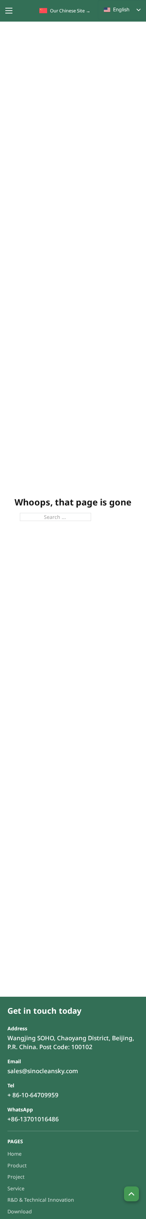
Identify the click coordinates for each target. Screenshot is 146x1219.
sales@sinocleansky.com (42, 1071)
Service (15, 1188)
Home (14, 1153)
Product (17, 1165)
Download (19, 1211)
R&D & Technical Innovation (40, 1199)
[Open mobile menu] (8, 10)
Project (15, 1176)
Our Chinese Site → (70, 10)
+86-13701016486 (33, 1119)
